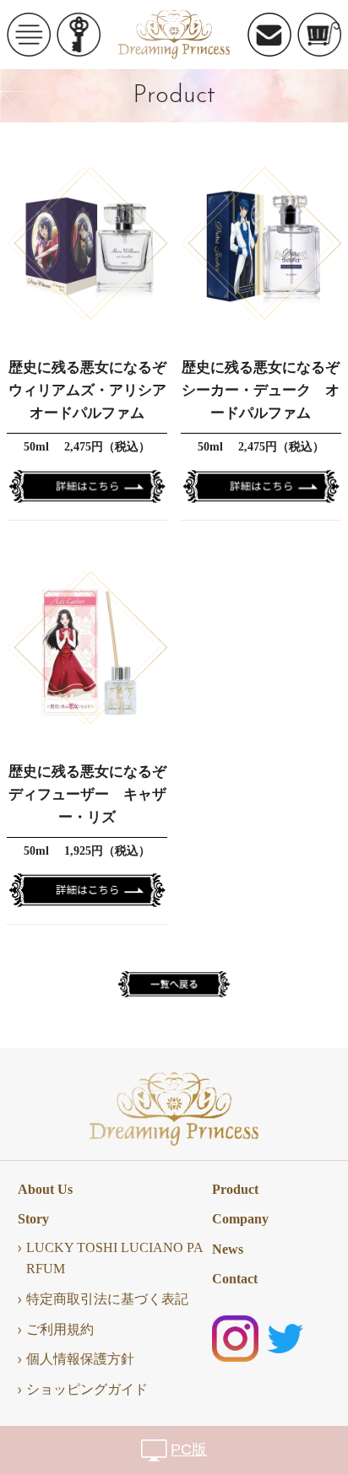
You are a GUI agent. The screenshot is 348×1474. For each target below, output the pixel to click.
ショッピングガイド (87, 1389)
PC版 (189, 1449)
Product (235, 1189)
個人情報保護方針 (80, 1359)
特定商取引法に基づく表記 (107, 1299)
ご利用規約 (60, 1329)
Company (240, 1219)
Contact (235, 1279)
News (227, 1249)
